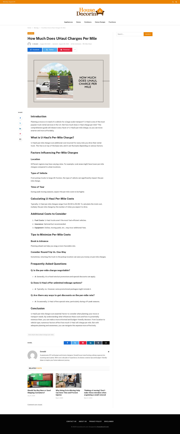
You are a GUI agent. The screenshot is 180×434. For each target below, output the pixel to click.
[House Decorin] (90, 11)
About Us (83, 421)
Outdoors (87, 22)
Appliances (68, 22)
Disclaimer (109, 421)
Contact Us (71, 421)
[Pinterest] (20, 134)
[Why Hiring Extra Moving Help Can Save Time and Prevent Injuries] (68, 380)
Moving (30, 33)
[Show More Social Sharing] (75, 50)
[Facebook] (20, 118)
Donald (36, 44)
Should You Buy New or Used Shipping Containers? (39, 391)
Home (78, 22)
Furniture (112, 22)
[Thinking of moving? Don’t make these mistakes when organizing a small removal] (97, 380)
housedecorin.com (103, 427)
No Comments (77, 44)
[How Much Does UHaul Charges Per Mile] (69, 81)
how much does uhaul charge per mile (41, 334)
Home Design (100, 22)
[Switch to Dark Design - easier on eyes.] (173, 2)
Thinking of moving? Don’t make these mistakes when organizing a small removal (95, 392)
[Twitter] (20, 123)
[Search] (176, 2)
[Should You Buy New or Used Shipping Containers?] (40, 380)
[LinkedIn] (20, 128)
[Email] (20, 139)
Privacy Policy (95, 421)
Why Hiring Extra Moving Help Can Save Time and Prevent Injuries (68, 392)
